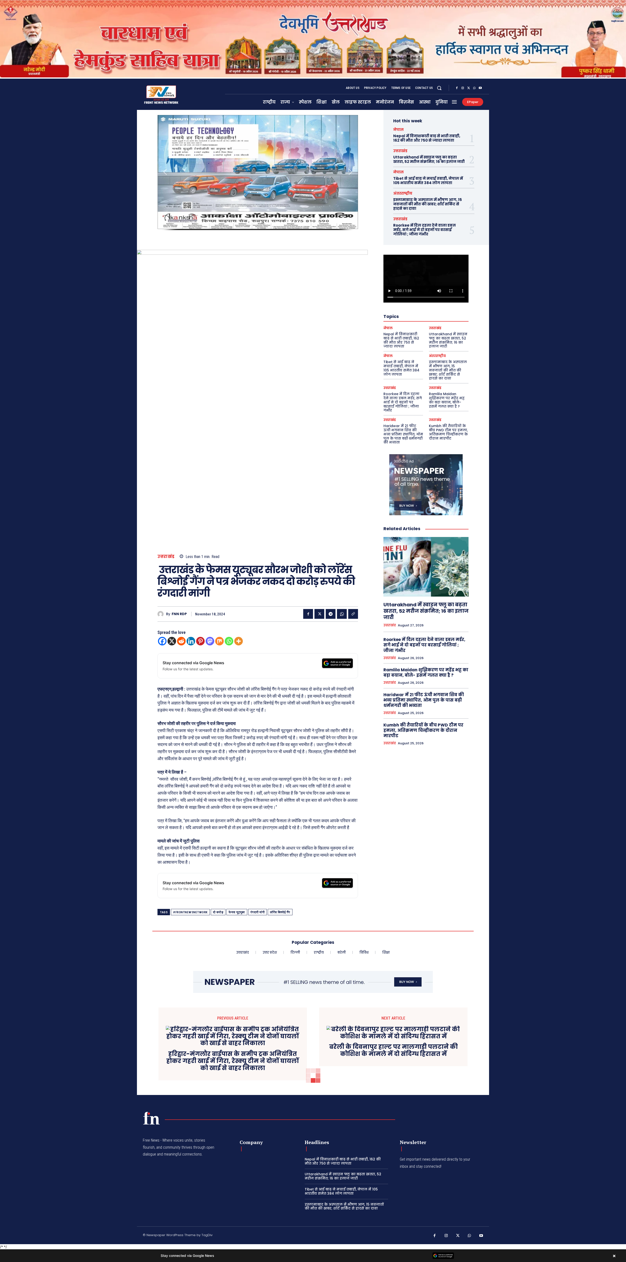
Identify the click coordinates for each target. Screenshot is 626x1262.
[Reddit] (181, 641)
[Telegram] (330, 614)
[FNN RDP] (161, 614)
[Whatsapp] (229, 641)
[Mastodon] (210, 641)
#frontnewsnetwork (190, 912)
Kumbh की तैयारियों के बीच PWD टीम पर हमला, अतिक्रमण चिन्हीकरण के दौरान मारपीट (448, 432)
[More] (238, 641)
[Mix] (219, 641)
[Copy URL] (353, 614)
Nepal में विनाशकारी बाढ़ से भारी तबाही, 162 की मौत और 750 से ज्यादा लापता (426, 138)
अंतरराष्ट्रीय (402, 193)
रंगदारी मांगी (257, 912)
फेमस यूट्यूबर (237, 912)
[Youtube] (480, 88)
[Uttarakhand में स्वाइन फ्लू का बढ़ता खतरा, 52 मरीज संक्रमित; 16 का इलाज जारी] (426, 567)
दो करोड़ (218, 912)
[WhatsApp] (474, 88)
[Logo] (151, 1118)
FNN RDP (179, 614)
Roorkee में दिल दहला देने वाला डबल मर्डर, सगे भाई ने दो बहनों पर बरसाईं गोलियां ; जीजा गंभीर (424, 230)
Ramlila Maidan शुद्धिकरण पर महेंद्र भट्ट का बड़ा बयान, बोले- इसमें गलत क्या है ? (447, 400)
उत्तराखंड (166, 557)
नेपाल (398, 129)
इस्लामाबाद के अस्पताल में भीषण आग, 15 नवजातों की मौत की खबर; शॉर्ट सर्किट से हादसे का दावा (427, 204)
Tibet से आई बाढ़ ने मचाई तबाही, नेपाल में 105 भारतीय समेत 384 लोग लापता (428, 180)
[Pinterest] (200, 641)
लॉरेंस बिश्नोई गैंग (280, 912)
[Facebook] (457, 88)
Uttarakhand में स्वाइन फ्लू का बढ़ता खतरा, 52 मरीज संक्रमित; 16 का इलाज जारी (429, 159)
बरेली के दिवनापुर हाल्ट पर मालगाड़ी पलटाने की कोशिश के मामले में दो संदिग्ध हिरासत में (393, 1050)
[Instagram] (463, 88)
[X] (468, 88)
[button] (439, 88)
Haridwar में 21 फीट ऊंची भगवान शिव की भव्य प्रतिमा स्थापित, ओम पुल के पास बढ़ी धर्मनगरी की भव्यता (403, 434)
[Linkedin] (191, 641)
